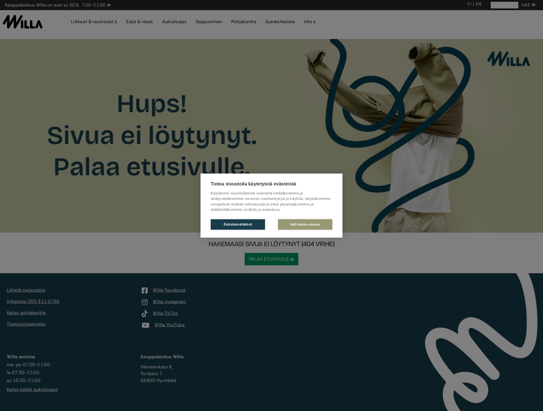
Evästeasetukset (238, 224)
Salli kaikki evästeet (305, 224)
